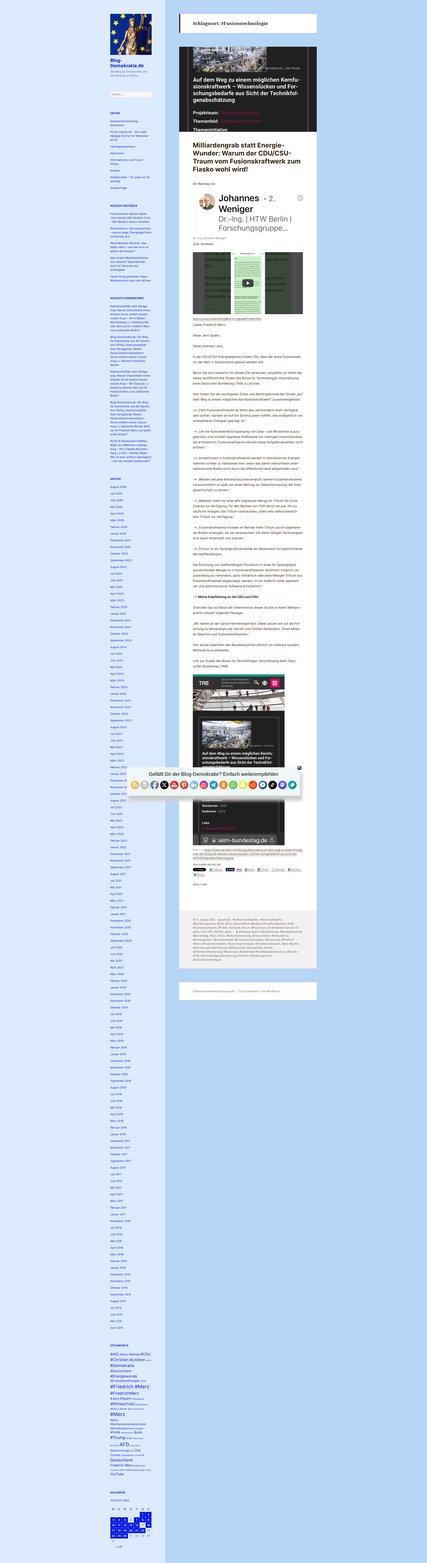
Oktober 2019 (119, 1007)
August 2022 (118, 800)
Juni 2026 (116, 500)
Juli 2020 (116, 947)
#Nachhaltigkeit (135, 1428)
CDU (137, 1450)
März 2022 (117, 834)
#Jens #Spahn (120, 1398)
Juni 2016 (116, 1234)
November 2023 (120, 707)
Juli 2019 (116, 1014)
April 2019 (116, 1034)
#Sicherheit (247, 952)
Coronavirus (127, 1455)
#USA (129, 1438)
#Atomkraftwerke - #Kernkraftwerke (259, 919)
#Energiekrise (280, 935)
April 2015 (116, 1327)
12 (125, 1525)
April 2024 (117, 673)
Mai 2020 (116, 960)
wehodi (225, 919)
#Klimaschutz (122, 1403)
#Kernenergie (201, 948)
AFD (124, 1444)
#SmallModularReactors (270, 952)
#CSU (148, 1360)
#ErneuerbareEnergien (125, 1380)
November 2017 (120, 1147)
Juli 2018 (116, 1094)
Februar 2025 (118, 607)
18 (119, 1530)
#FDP (143, 1381)
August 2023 (118, 727)
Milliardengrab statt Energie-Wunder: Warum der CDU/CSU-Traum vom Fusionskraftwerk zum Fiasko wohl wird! (247, 157)
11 (119, 1525)
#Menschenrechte (136, 1409)
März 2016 (117, 1254)
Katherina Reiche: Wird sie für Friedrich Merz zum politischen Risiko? (130, 326)
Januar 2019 (118, 1054)
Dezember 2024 (120, 620)
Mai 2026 (116, 507)
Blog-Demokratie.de (127, 63)
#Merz (117, 1414)
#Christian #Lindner (127, 1359)
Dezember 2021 (120, 854)
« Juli (118, 1546)
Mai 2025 (116, 587)
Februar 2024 (118, 687)
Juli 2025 (116, 573)
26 (125, 1535)
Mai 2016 (116, 1241)
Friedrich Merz (121, 1465)
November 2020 (120, 927)
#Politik (115, 1432)
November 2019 (120, 1000)
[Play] (248, 283)
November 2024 (120, 627)
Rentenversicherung (134, 1470)
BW (131, 1451)
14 (136, 1525)
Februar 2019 (118, 1047)
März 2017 (116, 1201)
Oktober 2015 (119, 1287)
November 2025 (120, 547)
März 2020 (117, 974)
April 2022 (117, 827)
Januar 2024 (118, 693)
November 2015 (120, 1281)
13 (130, 1525)
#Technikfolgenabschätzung (218, 956)
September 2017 (120, 1161)
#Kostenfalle (255, 948)
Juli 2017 (115, 1174)
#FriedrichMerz (124, 1393)
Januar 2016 (118, 1267)
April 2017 (116, 1194)
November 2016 (120, 1221)
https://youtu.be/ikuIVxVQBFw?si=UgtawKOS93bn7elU (227, 319)
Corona (115, 1455)
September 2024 (121, 640)
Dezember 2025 (120, 540)
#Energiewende (123, 1376)
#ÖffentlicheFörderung (207, 952)
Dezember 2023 (120, 700)
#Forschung (272, 940)
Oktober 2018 (119, 1074)
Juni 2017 (116, 1181)
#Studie (292, 952)
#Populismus (127, 1433)
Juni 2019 (116, 1020)
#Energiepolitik (202, 940)
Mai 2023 (116, 747)
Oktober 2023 (119, 713)
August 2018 (118, 1087)
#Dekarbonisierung (238, 935)
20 (131, 1530)
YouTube (117, 1474)
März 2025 (117, 600)
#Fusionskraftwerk (205, 927)
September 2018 (120, 1080)
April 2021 (116, 894)
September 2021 (120, 867)
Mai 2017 (116, 1187)
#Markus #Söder (118, 1409)
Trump (148, 1470)
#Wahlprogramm (261, 956)
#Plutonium (230, 952)
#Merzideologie (119, 1428)
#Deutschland (120, 1371)
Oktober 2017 (118, 1154)
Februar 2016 (118, 1261)
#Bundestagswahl (204, 923)
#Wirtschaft (138, 1438)
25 (119, 1535)
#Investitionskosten (267, 944)
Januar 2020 (118, 987)
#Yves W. (114, 1445)
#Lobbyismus (141, 1404)
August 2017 (118, 1167)
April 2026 (117, 513)
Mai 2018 (116, 1107)
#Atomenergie (269, 931)
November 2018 (120, 1067)
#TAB (196, 956)
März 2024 (117, 680)
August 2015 (118, 1301)
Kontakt (115, 170)
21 (136, 1530)
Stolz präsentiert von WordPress (259, 991)
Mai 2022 (116, 820)
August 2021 (118, 874)
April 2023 (117, 753)
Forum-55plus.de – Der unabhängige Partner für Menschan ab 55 (129, 135)
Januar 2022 (118, 847)
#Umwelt (234, 927)
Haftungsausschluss (122, 146)
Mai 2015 (116, 1321)
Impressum (117, 153)
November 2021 (120, 860)
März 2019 (117, 1040)
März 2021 (117, 900)
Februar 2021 (118, 907)
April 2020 (117, 967)
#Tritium (243, 956)
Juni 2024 (116, 660)
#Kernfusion (219, 948)
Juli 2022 (116, 807)
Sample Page (118, 188)
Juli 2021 (116, 880)
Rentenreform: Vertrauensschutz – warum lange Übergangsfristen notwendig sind (130, 232)
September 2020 (121, 940)
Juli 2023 (116, 733)
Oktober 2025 (119, 553)
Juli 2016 (116, 1227)
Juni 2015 (116, 1314)
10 (113, 1525)
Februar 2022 (118, 840)
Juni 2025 (116, 580)
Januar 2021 (118, 914)
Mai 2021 (116, 887)
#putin (138, 1432)
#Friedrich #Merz (129, 1386)
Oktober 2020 (119, 934)
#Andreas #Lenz (249, 931)
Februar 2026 (118, 527)
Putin (121, 1470)
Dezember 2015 (120, 1274)
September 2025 (121, 560)
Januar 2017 (118, 1214)
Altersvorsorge (120, 1450)
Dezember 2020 (120, 920)
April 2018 (116, 1114)
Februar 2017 (118, 1207)
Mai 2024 (116, 667)
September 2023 (121, 720)
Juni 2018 (116, 1101)
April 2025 (117, 593)
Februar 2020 (118, 980)
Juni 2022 (116, 814)
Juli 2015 (116, 1307)
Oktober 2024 (119, 633)
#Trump (118, 1437)
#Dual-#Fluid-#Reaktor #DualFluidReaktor (260, 923)
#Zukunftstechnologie (207, 960)
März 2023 (117, 760)
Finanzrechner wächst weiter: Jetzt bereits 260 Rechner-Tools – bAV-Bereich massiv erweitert (130, 217)
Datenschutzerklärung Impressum (214, 991)
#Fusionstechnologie (241, 944)
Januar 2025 (118, 613)
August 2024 (118, 647)
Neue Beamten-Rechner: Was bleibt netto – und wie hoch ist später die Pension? (129, 247)
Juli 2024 (116, 653)
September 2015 (120, 1294)
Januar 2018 (118, 1134)
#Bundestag (200, 935)
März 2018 (117, 1121)
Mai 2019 (116, 1027)
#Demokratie (122, 1365)
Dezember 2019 (120, 994)
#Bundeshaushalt (291, 931)
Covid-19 (139, 1455)
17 (113, 1530)
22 (142, 1530)
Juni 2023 (116, 740)
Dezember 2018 (120, 1060)
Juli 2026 (116, 493)
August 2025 (118, 567)
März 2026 (117, 520)
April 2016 (116, 1247)
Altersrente (134, 1446)
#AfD (114, 1354)
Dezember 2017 (120, 1141)
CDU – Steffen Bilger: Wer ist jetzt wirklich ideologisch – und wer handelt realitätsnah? (130, 457)
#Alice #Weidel (129, 1354)
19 (125, 1530)
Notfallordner (139, 1465)
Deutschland (121, 1460)
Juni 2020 (116, 954)
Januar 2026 (118, 533)
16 (148, 1525)
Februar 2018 (118, 1127)
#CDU (145, 1354)
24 (113, 1535)
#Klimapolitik (138, 1399)
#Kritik (268, 948)
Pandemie (114, 1470)
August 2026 (118, 487)
